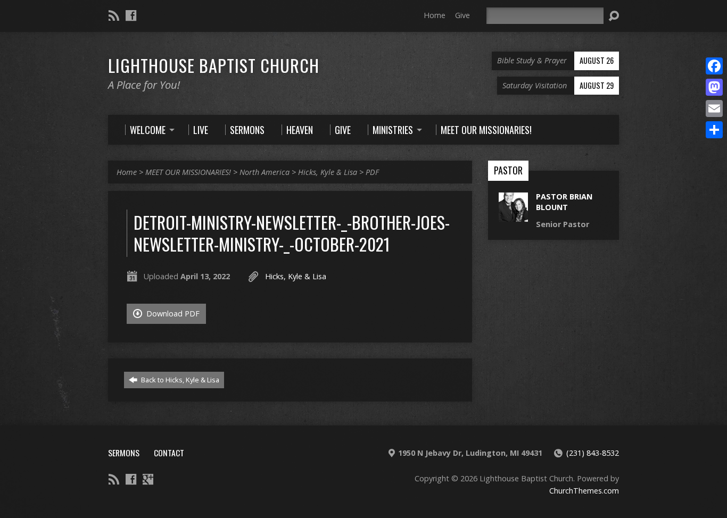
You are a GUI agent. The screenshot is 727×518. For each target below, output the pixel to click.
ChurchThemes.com (584, 491)
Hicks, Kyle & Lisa (327, 172)
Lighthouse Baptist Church (213, 65)
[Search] (613, 16)
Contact (169, 452)
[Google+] (148, 479)
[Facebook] (131, 15)
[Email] (714, 108)
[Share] (714, 129)
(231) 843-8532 (592, 453)
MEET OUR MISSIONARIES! (188, 172)
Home (434, 15)
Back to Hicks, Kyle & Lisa (179, 380)
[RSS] (114, 15)
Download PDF (172, 313)
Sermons (123, 452)
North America (264, 172)
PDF (372, 172)
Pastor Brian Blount (564, 201)
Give (462, 15)
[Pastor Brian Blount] (513, 216)
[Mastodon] (714, 87)
